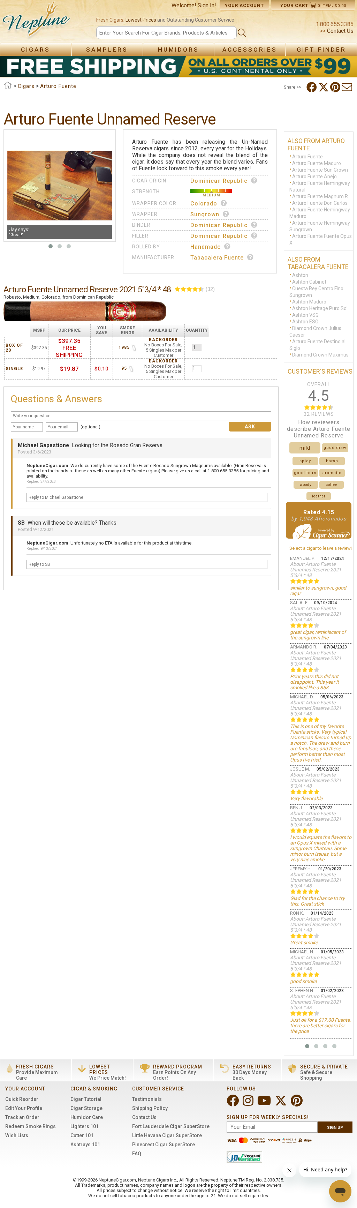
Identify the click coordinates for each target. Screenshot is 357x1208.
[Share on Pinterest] (336, 87)
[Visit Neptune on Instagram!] (249, 1103)
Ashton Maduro (309, 301)
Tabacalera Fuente (217, 257)
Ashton (300, 275)
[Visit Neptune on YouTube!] (264, 1103)
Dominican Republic (219, 181)
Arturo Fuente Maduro (316, 163)
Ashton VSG (305, 314)
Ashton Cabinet (309, 281)
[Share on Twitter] (324, 87)
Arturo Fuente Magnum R (320, 196)
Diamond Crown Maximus (320, 354)
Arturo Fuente (307, 156)
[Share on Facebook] (312, 87)
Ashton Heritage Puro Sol (320, 308)
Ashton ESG (305, 321)
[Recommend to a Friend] (348, 87)
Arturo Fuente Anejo (314, 176)
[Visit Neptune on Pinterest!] (297, 1103)
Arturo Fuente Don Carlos (320, 202)
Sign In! (207, 5)
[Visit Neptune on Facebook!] (233, 1103)
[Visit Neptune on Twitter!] (281, 1103)
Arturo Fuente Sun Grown (320, 169)
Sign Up (335, 1127)
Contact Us (340, 31)
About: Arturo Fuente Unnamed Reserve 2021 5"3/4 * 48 (315, 569)
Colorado (203, 203)
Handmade (205, 246)
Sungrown (204, 214)
